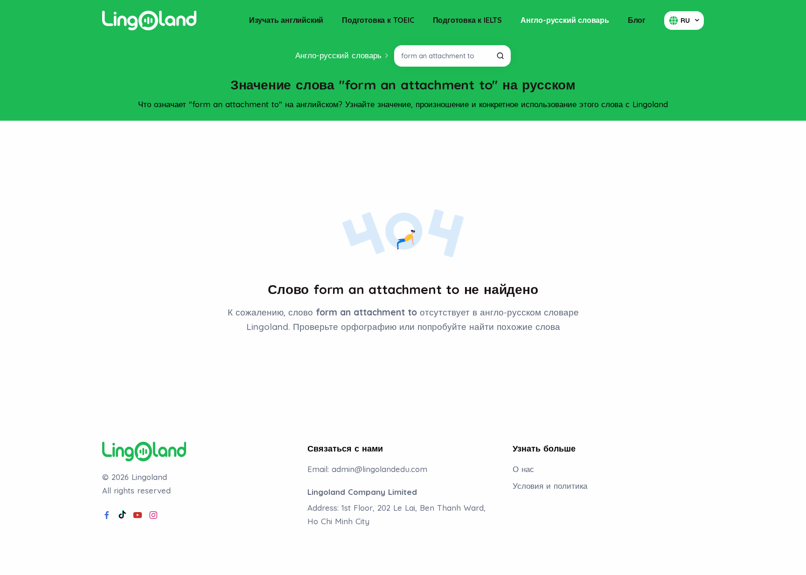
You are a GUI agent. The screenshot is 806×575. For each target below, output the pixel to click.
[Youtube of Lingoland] (137, 515)
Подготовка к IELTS (467, 20)
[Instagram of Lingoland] (153, 515)
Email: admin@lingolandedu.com (367, 469)
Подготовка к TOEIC (378, 20)
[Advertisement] (403, 153)
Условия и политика (550, 486)
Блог (637, 20)
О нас (523, 469)
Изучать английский (286, 20)
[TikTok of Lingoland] (122, 515)
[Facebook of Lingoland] (106, 515)
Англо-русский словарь (565, 20)
